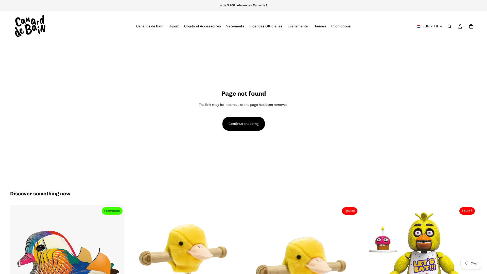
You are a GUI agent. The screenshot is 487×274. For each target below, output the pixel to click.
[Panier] (471, 26)
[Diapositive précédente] (17, 262)
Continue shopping (244, 124)
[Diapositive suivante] (117, 262)
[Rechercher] (449, 26)
